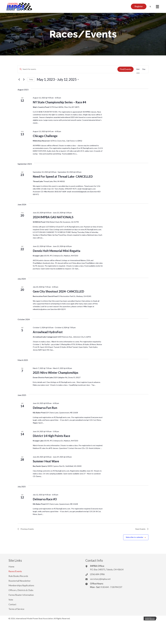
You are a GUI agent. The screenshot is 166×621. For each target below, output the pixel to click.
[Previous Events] (19, 79)
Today (31, 79)
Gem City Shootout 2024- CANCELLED (58, 291)
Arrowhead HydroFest (48, 332)
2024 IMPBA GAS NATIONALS (53, 217)
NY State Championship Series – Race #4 (59, 102)
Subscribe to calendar (134, 537)
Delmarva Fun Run (45, 407)
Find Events (125, 69)
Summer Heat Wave (46, 461)
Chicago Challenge (45, 136)
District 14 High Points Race (51, 436)
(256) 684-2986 (97, 574)
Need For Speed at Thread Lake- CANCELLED (63, 176)
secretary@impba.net (100, 579)
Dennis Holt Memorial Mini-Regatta (56, 251)
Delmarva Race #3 (45, 499)
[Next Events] (23, 79)
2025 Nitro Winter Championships (55, 372)
